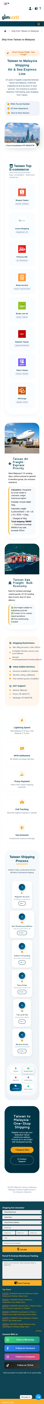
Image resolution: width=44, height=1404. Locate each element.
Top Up (21, 1021)
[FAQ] (40, 9)
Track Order (21, 1051)
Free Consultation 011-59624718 (20, 145)
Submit (21, 962)
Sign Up (21, 903)
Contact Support (23, 1160)
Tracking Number (7, 1259)
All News (39, 1331)
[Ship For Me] (36, 9)
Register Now (23, 1150)
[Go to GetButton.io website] (38, 1401)
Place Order (21, 991)
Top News (6, 1289)
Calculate (23, 1250)
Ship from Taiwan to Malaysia (25, 31)
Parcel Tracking (23, 1283)
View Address (21, 932)
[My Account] (31, 9)
